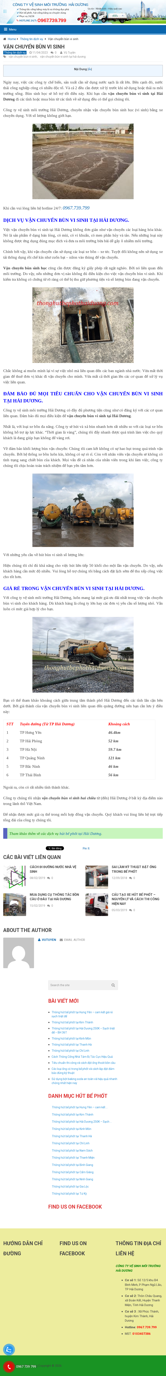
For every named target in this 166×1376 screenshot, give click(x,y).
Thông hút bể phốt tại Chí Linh (70, 1050)
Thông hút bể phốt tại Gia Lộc (70, 1186)
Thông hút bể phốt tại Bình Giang (72, 1165)
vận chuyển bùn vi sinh (23, 56)
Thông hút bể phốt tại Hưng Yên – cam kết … (80, 1107)
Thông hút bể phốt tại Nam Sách (72, 1150)
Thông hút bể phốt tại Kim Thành (72, 1022)
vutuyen (49, 940)
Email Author (74, 940)
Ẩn (89, 69)
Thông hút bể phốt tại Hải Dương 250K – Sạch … (82, 1121)
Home (12, 39)
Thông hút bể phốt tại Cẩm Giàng (73, 1172)
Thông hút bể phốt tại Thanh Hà (72, 1044)
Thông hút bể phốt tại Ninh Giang (72, 1179)
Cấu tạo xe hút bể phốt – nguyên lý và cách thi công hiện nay (135, 899)
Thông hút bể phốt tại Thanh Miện (73, 1157)
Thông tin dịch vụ (31, 39)
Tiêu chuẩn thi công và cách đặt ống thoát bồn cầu (83, 1062)
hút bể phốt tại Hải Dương (80, 833)
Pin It (86, 848)
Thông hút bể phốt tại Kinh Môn (71, 1038)
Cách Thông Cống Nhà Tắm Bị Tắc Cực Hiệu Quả (82, 1056)
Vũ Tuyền (70, 52)
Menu (12, 29)
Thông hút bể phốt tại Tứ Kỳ (69, 1193)
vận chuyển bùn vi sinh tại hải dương (63, 56)
